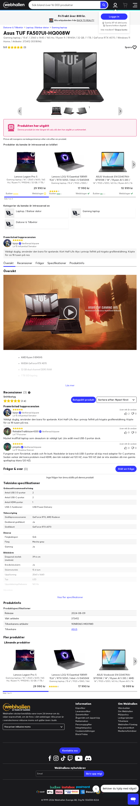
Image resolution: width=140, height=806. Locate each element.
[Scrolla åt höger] (120, 111)
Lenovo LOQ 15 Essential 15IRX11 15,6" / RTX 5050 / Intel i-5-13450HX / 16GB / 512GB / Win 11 (69, 180)
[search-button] (104, 5)
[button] (70, 312)
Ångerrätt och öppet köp (87, 718)
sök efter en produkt (56, 139)
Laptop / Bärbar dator (37, 27)
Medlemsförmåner (127, 731)
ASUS (74, 629)
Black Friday (81, 734)
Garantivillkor (82, 714)
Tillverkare (123, 721)
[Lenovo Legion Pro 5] (26, 162)
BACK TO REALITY (85, 20)
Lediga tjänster (125, 718)
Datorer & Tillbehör (13, 27)
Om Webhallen (125, 711)
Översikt (8, 263)
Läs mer (70, 385)
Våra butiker (124, 708)
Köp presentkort (126, 727)
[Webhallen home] (13, 5)
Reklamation (81, 721)
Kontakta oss (70, 750)
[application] (70, 312)
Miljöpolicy (123, 714)
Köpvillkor (80, 708)
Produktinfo (76, 263)
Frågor (40, 263)
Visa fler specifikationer (70, 597)
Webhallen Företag (127, 724)
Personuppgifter (83, 724)
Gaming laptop (59, 27)
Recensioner (24, 263)
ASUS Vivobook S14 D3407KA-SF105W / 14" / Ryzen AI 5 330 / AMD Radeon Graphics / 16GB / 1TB (113, 180)
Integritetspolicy (83, 727)
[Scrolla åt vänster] (20, 111)
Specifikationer (56, 263)
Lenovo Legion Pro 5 (25, 176)
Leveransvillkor (82, 711)
